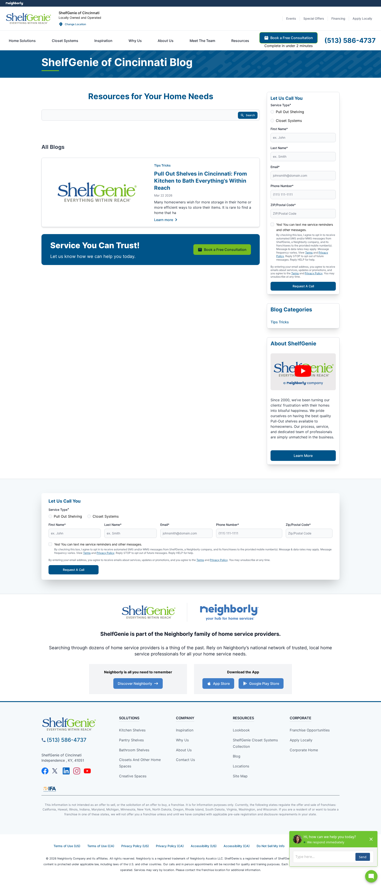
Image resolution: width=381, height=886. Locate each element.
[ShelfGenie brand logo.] (28, 18)
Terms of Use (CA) (100, 846)
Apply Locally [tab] (362, 18)
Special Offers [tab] (313, 18)
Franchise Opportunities (310, 730)
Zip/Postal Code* (298, 524)
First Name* (279, 129)
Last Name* (279, 148)
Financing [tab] (338, 18)
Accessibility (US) (204, 846)
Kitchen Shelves (132, 730)
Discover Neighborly (135, 683)
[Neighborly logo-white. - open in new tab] (14, 3)
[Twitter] (55, 770)
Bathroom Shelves (134, 750)
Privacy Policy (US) (135, 846)
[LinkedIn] (66, 770)
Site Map (240, 776)
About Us (184, 750)
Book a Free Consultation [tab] (291, 38)
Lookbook (241, 730)
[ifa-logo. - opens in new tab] (49, 789)
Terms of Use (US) (67, 846)
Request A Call (303, 286)
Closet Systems (289, 120)
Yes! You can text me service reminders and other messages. (98, 544)
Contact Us (185, 759)
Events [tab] (291, 18)
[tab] (22, 40)
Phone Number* (282, 186)
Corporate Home (304, 750)
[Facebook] (45, 770)
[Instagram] (76, 770)
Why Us (182, 740)
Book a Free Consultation (225, 249)
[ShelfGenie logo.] (148, 612)
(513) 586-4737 (66, 740)
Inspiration (184, 730)
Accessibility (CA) (237, 846)
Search (250, 115)
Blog (236, 756)
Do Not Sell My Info (270, 846)
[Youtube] (87, 770)
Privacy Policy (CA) (170, 846)
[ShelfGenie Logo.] (76, 724)
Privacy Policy (314, 273)
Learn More (303, 455)
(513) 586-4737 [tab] (350, 40)
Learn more (163, 220)
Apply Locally (301, 740)
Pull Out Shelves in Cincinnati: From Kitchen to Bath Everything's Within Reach (200, 180)
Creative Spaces (132, 776)
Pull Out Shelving (290, 112)
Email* (275, 167)
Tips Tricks (162, 165)
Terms (295, 273)
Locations (241, 766)
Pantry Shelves (131, 740)
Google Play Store (264, 683)
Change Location (75, 24)
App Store (221, 683)
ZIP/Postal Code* (283, 205)
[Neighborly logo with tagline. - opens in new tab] (229, 612)
